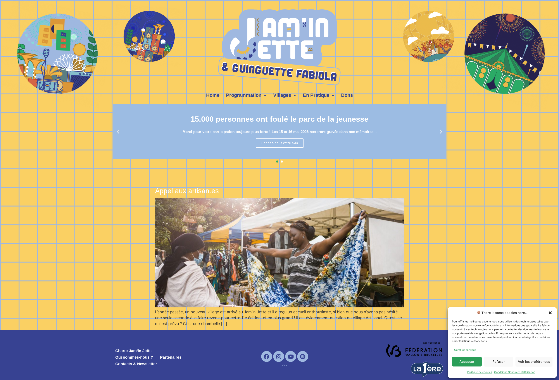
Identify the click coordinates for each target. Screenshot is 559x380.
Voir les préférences (534, 362)
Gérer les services (465, 349)
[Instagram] (278, 356)
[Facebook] (266, 356)
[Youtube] (290, 356)
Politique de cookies (479, 372)
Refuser (498, 362)
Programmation (243, 95)
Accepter (466, 362)
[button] (550, 313)
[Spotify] (302, 356)
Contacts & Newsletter (136, 364)
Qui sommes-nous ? (134, 357)
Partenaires (170, 357)
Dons (347, 95)
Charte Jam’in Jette (133, 351)
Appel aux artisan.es (187, 191)
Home (212, 95)
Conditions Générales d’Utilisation (514, 372)
